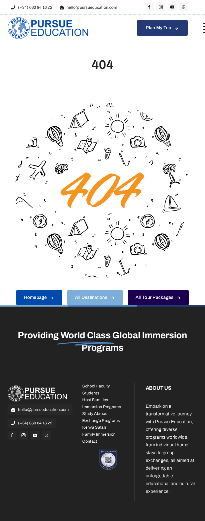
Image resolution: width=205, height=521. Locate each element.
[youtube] (172, 6)
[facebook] (149, 6)
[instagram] (160, 6)
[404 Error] (102, 105)
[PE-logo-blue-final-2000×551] (48, 19)
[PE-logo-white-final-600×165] (38, 387)
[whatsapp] (183, 6)
